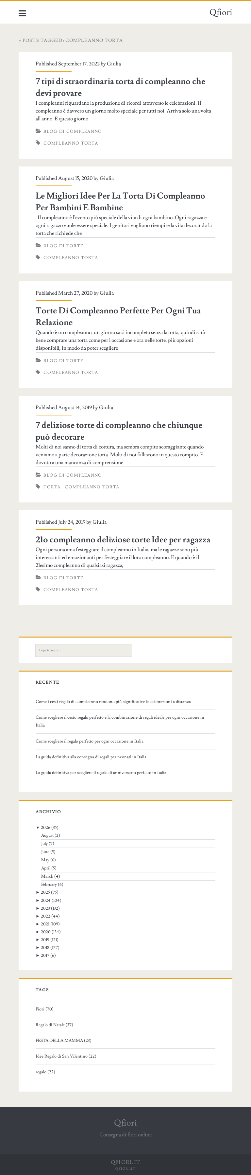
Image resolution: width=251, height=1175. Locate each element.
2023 (45, 908)
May (45, 860)
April (45, 868)
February (49, 884)
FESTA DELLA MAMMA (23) (64, 1040)
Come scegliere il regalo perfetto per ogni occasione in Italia (89, 741)
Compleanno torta (70, 143)
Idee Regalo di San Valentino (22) (66, 1056)
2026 (45, 827)
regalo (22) (45, 1072)
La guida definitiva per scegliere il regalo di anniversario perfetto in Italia (101, 772)
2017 (45, 955)
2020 (46, 932)
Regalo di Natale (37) (54, 1024)
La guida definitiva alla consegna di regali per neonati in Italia (91, 757)
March (47, 876)
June (45, 851)
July (44, 843)
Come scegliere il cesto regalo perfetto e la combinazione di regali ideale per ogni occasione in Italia (120, 721)
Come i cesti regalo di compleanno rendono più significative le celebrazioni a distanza (113, 701)
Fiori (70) (45, 1009)
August (47, 835)
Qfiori (220, 12)
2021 (45, 924)
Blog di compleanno (72, 131)
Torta (52, 487)
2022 (45, 916)
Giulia (114, 64)
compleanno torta (92, 487)
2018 (45, 947)
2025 (45, 892)
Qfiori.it (125, 1168)
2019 (45, 939)
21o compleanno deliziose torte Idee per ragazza (123, 539)
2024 (46, 900)
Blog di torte (63, 246)
